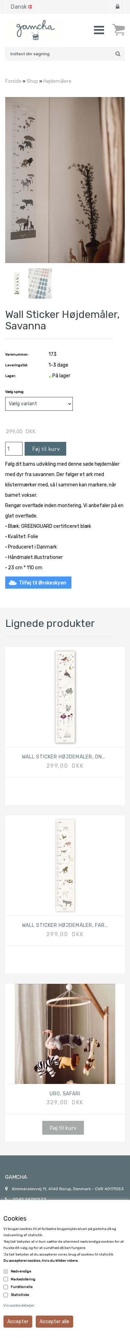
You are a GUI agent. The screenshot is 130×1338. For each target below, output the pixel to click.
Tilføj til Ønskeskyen (42, 583)
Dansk (19, 6)
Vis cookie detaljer (18, 1305)
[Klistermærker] (40, 283)
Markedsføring (23, 1279)
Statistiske (20, 1295)
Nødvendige (21, 1271)
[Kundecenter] (117, 7)
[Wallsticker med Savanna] (65, 180)
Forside (13, 81)
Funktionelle (22, 1287)
